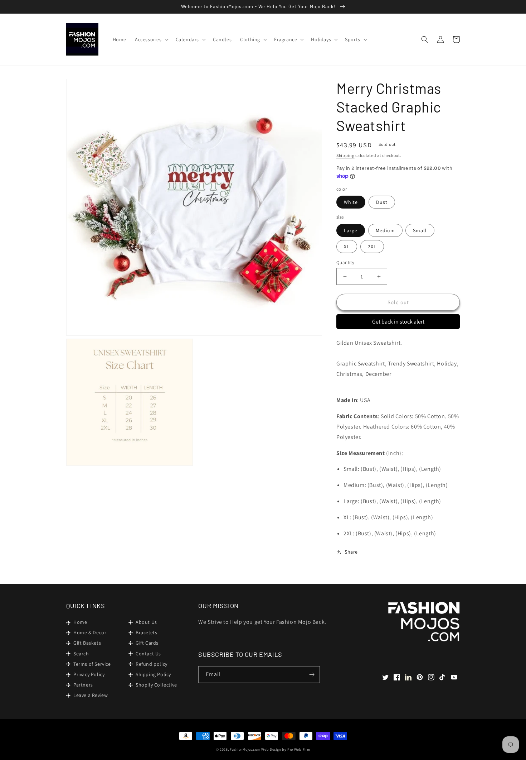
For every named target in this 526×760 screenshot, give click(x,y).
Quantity (345, 262)
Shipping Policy (153, 674)
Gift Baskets (87, 643)
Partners (83, 685)
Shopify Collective (156, 685)
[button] (151, 39)
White (351, 202)
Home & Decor (89, 632)
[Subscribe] (312, 674)
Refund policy (151, 664)
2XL (372, 246)
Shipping (345, 155)
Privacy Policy (88, 674)
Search (81, 653)
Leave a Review (90, 695)
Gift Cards (147, 643)
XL (347, 246)
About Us (146, 622)
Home (80, 622)
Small (420, 230)
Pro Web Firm (298, 749)
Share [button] (351, 552)
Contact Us (148, 653)
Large (350, 230)
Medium (385, 230)
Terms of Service (92, 664)
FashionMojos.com (245, 749)
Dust (382, 202)
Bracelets (146, 632)
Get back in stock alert (398, 321)
